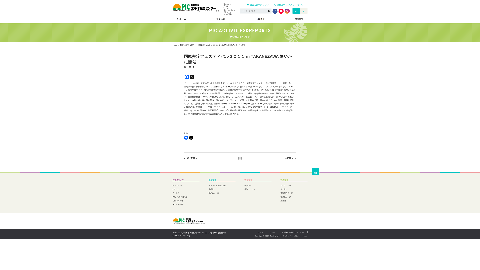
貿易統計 (212, 189)
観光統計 (284, 189)
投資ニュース (249, 189)
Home (175, 45)
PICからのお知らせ (229, 10)
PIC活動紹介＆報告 (187, 45)
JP (296, 11)
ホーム (260, 232)
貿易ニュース (213, 193)
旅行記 (283, 201)
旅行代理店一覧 (286, 193)
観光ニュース (285, 197)
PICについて (226, 4)
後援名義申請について (260, 5)
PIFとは (225, 6)
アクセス (225, 8)
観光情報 (284, 180)
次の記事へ (288, 158)
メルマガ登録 (227, 14)
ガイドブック (285, 185)
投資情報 (248, 180)
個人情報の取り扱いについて (293, 232)
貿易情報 (212, 180)
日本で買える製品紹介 (217, 185)
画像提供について (285, 5)
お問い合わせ (227, 12)
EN (304, 11)
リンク (303, 5)
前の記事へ (192, 158)
